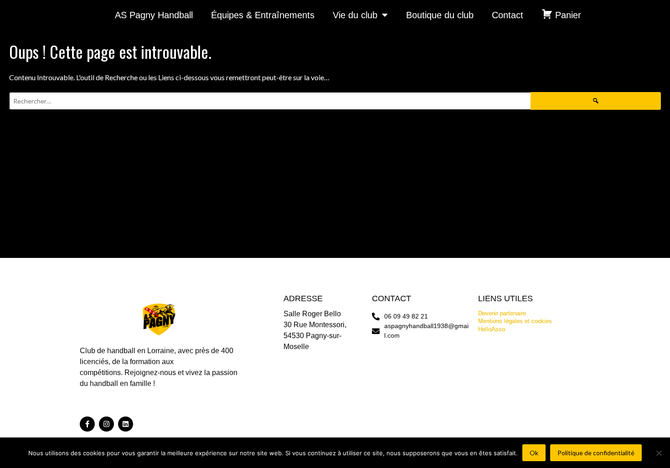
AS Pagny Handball (154, 15)
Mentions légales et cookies (515, 321)
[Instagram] (106, 424)
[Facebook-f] (87, 424)
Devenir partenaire (502, 313)
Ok (534, 453)
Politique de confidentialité (595, 453)
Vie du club (355, 15)
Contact (507, 15)
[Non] (658, 453)
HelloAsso (491, 329)
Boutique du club (440, 15)
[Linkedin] (125, 424)
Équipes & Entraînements (262, 15)
